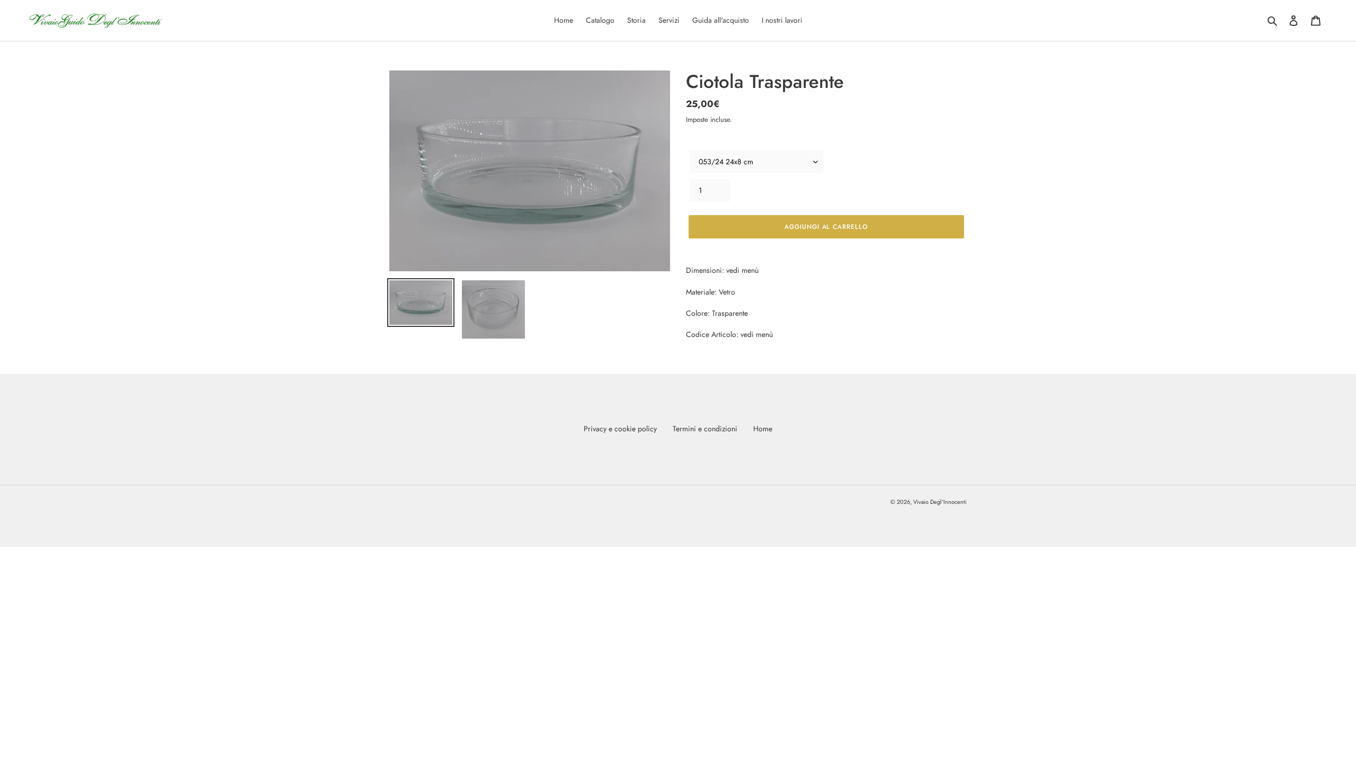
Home (762, 428)
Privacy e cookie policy (620, 428)
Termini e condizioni (705, 428)
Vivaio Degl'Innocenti (940, 502)
